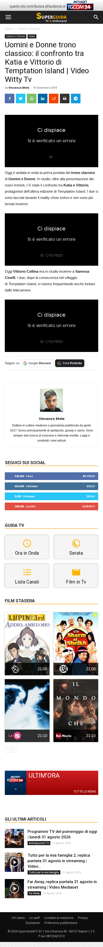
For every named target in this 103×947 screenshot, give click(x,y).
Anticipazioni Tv (39, 843)
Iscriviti (88, 506)
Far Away (34, 893)
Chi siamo (18, 918)
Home (9, 29)
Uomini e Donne (29, 29)
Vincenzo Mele (19, 87)
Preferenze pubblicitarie (61, 923)
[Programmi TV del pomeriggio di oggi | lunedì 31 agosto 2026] (14, 838)
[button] (96, 17)
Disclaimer (33, 923)
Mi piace (89, 476)
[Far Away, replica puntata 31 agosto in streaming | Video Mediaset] (14, 888)
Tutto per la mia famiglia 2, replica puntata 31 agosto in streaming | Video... (59, 861)
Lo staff (34, 918)
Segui (90, 486)
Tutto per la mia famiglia (44, 872)
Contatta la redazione (59, 918)
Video (32, 36)
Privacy (83, 918)
